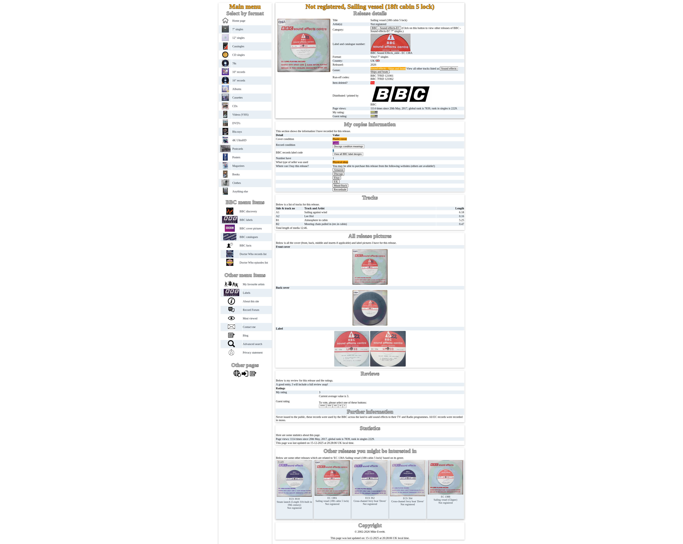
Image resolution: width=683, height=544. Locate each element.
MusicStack (340, 185)
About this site (251, 301)
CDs (235, 106)
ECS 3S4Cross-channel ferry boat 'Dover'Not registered (407, 501)
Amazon (338, 169)
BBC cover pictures (251, 228)
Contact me (249, 326)
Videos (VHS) (240, 114)
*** (335, 406)
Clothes (236, 182)
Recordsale (340, 189)
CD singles (238, 54)
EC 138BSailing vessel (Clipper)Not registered (445, 499)
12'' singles (238, 37)
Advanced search (252, 344)
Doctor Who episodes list (254, 262)
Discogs (338, 173)
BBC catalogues (249, 236)
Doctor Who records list (253, 254)
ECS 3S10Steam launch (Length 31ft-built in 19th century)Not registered (294, 503)
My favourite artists (254, 284)
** (340, 406)
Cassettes (237, 97)
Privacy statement (253, 352)
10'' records (238, 71)
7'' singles (237, 29)
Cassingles (238, 46)
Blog (245, 335)
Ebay (337, 177)
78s (234, 63)
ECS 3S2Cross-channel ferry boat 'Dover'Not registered (370, 501)
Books (236, 174)
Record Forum (251, 309)
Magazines (238, 165)
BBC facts (245, 245)
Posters (236, 157)
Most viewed (250, 318)
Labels (246, 292)
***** (322, 406)
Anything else (240, 191)
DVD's (236, 123)
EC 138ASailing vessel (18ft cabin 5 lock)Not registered (332, 501)
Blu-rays (237, 131)
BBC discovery (248, 211)
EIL (336, 181)
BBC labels (246, 219)
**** (329, 406)
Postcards (237, 148)
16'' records (238, 80)
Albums (236, 89)
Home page (238, 20)
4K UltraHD (239, 140)
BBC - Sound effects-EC (386, 28)
